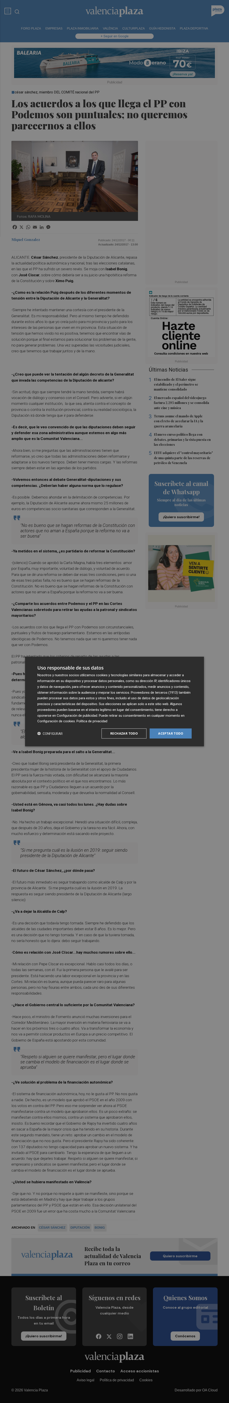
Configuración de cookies (56, 721)
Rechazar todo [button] (124, 733)
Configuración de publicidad (77, 715)
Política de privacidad (91, 721)
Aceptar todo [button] (170, 733)
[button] (50, 733)
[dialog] (114, 701)
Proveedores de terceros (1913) (154, 692)
